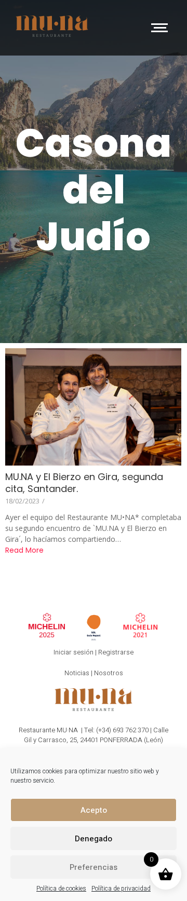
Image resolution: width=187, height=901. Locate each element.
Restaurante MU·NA (48, 730)
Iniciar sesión (74, 652)
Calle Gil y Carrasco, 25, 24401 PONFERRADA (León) (96, 735)
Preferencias (93, 867)
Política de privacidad (121, 888)
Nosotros (108, 673)
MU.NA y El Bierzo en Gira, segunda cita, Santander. (84, 483)
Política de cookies (61, 888)
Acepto (94, 810)
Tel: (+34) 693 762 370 (116, 730)
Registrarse (115, 652)
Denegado (93, 838)
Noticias (76, 673)
